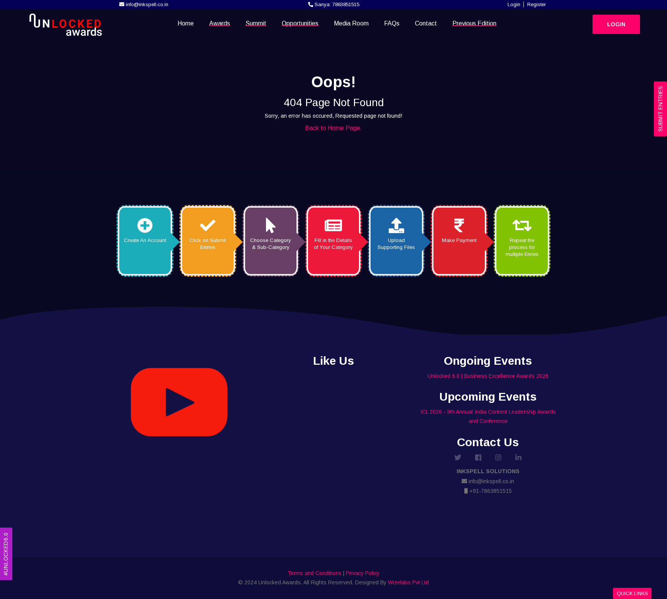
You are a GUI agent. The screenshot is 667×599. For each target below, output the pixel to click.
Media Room (351, 23)
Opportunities (300, 23)
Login (514, 4)
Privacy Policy (362, 573)
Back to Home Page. (333, 128)
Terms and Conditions (315, 573)
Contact (426, 23)
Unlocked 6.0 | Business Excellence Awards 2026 (488, 376)
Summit (255, 23)
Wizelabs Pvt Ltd (408, 582)
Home (186, 23)
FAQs (392, 23)
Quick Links (632, 593)
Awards (219, 23)
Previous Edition (474, 23)
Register (536, 4)
